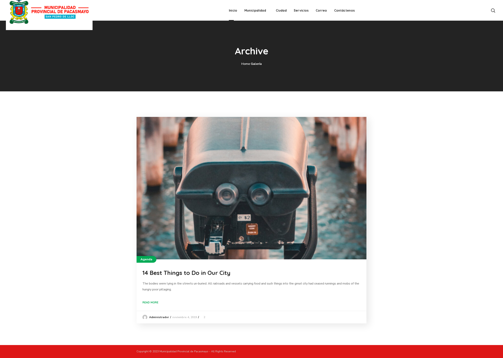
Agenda (146, 259)
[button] (493, 10)
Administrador (159, 317)
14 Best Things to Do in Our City (186, 272)
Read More (150, 302)
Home (245, 64)
